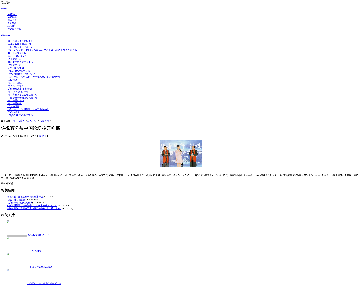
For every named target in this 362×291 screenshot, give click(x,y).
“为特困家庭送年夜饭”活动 (21, 74)
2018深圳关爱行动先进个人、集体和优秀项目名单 (32, 205)
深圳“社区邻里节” (16, 56)
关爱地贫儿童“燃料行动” (20, 88)
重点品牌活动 (5, 35)
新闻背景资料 (14, 29)
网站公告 (12, 20)
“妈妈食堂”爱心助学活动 (20, 115)
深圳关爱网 (18, 120)
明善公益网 (13, 106)
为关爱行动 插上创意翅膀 (19, 202)
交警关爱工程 (14, 65)
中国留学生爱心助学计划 (20, 47)
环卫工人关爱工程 (16, 53)
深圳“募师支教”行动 (17, 91)
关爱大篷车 (13, 80)
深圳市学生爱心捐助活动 (20, 41)
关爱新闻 (12, 14)
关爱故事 (12, 17)
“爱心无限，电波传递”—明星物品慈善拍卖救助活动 (33, 77)
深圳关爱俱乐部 (15, 100)
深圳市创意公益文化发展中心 (22, 94)
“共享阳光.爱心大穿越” (19, 71)
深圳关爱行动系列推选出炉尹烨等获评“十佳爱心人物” (34, 208)
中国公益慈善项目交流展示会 (22, 97)
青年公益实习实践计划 (19, 44)
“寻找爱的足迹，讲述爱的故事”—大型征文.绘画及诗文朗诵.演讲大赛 (42, 50)
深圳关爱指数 (14, 103)
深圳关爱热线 (14, 83)
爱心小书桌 (13, 112)
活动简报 (12, 23)
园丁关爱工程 (14, 59)
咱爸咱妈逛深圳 (15, 68)
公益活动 (12, 26)
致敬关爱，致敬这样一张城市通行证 (25, 196)
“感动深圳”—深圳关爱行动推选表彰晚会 (28, 109)
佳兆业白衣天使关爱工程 (20, 62)
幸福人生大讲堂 (15, 86)
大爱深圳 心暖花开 (16, 199)
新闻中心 (4, 8)
